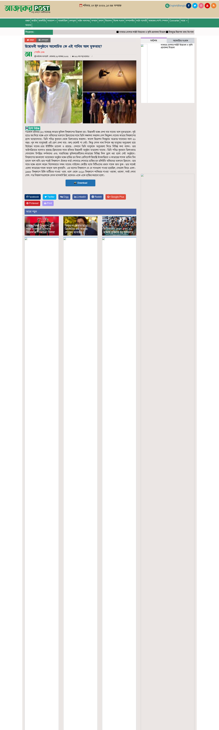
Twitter (51, 197)
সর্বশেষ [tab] (153, 40)
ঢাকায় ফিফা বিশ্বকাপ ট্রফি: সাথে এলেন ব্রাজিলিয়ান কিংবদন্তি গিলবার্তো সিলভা (40, 229)
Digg (66, 197)
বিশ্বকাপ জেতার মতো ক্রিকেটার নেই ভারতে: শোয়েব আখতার (76, 229)
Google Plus (117, 197)
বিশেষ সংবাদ (118, 20)
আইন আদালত (84, 20)
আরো (183, 20)
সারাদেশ (51, 20)
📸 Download (80, 182)
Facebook (33, 197)
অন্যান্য (28, 25)
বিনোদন (108, 20)
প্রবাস (101, 20)
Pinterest (33, 203)
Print (49, 203)
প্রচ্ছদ (27, 20)
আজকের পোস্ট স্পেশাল (158, 20)
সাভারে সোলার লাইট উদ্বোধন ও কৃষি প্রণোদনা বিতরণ (134, 32)
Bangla (182, 5)
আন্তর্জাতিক (62, 20)
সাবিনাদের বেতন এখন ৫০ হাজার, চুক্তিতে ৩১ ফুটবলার (118, 230)
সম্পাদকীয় (130, 20)
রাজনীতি (42, 20)
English (173, 5)
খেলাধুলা (72, 20)
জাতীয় (34, 20)
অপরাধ (94, 20)
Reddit (98, 197)
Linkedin (81, 197)
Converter (174, 20)
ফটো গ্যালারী (141, 20)
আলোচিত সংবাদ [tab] (180, 40)
